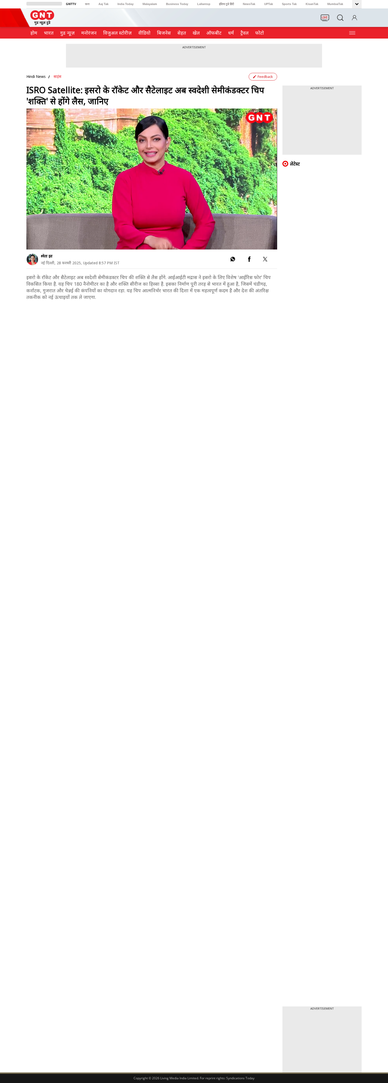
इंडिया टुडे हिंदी (226, 4)
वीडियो (144, 33)
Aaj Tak (103, 4)
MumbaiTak (335, 4)
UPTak (268, 4)
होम (33, 33)
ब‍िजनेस (164, 33)
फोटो (259, 33)
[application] (151, 179)
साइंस (57, 76)
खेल (196, 33)
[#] (233, 260)
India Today (125, 4)
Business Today (177, 4)
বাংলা (87, 4)
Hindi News (36, 76)
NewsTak (249, 4)
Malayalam (150, 4)
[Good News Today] (42, 23)
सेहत (181, 33)
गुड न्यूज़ (67, 33)
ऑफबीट (213, 33)
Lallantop (203, 4)
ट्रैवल (244, 33)
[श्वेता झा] (32, 259)
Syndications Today (240, 1078)
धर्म (231, 33)
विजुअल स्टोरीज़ (117, 33)
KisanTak (312, 4)
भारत (49, 33)
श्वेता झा (47, 255)
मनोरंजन (89, 33)
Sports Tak (289, 4)
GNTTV (71, 4)
